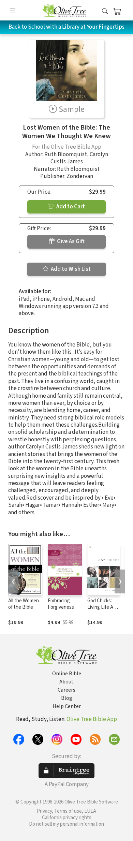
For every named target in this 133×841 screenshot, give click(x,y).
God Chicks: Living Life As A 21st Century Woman (103, 610)
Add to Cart (70, 207)
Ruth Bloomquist (65, 154)
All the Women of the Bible (23, 604)
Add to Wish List (70, 269)
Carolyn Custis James (79, 158)
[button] (105, 11)
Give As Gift (70, 241)
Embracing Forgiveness (61, 604)
